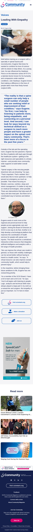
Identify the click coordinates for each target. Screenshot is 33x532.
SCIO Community (10, 0)
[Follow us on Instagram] (21, 480)
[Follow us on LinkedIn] (18, 480)
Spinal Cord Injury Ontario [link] (22, 529)
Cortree (16, 0)
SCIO (5, 0)
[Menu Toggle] (31, 5)
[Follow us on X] (14, 480)
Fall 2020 (4, 24)
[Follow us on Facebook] (11, 480)
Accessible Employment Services (24, 0)
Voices (5, 15)
